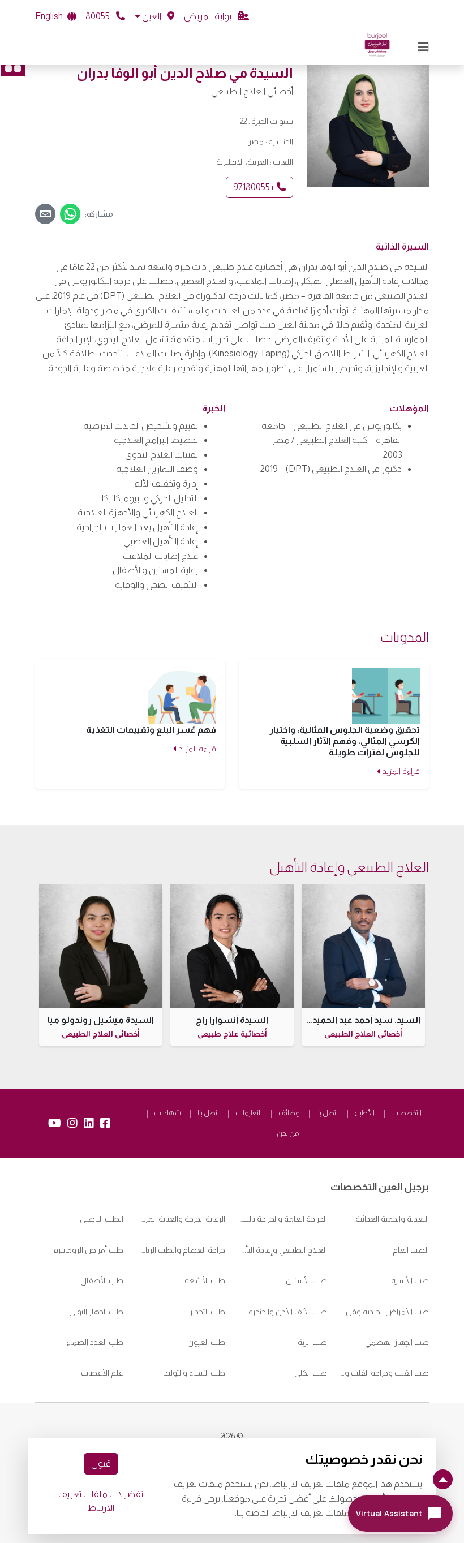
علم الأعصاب (102, 1372)
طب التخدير (207, 1311)
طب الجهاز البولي (96, 1311)
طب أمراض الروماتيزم (88, 1249)
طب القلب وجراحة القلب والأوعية (385, 1372)
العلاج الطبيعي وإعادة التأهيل (283, 1249)
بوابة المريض (208, 16)
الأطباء (364, 1112)
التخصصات (406, 1112)
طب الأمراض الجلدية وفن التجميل (385, 1311)
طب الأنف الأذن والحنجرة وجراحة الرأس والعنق (283, 1311)
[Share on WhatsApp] (70, 214)
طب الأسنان (306, 1280)
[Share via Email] (45, 214)
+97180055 (255, 187)
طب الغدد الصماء (94, 1342)
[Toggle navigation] (423, 47)
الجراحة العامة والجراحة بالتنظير (283, 1218)
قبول (101, 1463)
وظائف (289, 1112)
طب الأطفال (101, 1280)
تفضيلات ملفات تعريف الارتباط (100, 1500)
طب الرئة (312, 1342)
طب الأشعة (204, 1280)
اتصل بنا (327, 1112)
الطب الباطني (101, 1218)
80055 (98, 16)
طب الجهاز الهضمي (397, 1342)
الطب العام (411, 1249)
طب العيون (206, 1342)
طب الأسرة (410, 1280)
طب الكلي (310, 1372)
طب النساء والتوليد (194, 1372)
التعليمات (248, 1112)
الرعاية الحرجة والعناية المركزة (181, 1218)
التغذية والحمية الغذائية (392, 1218)
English (49, 16)
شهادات (167, 1112)
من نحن (288, 1133)
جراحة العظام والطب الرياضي (181, 1249)
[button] (154, 16)
